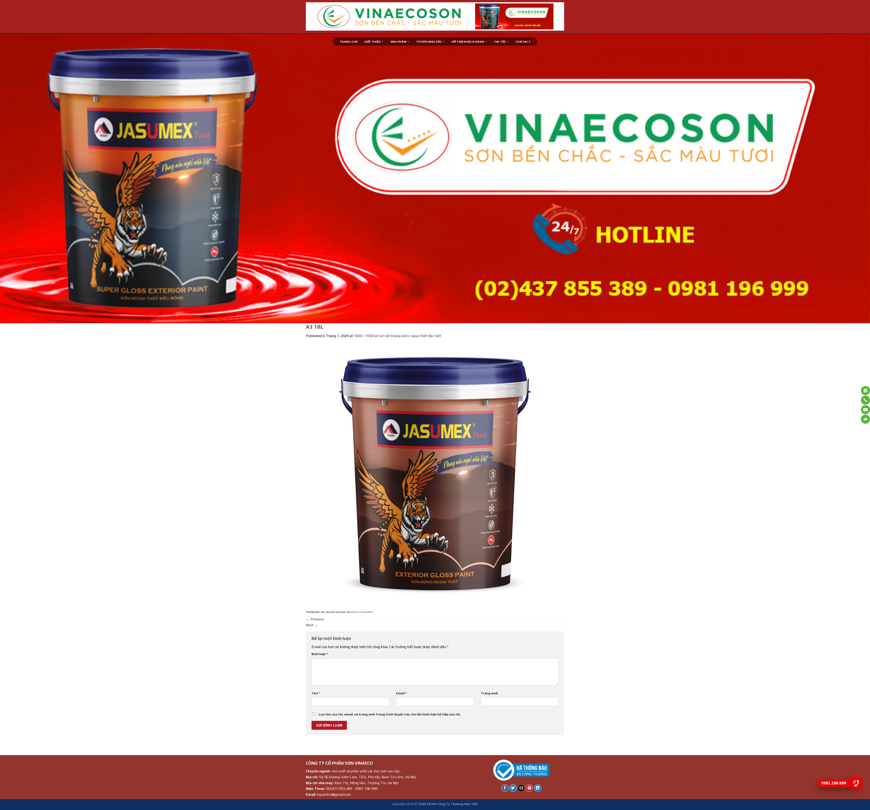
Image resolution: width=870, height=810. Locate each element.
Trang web (489, 693)
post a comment (362, 612)
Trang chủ (349, 41)
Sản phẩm (398, 41)
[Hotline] (856, 783)
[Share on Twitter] (513, 788)
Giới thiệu (372, 41)
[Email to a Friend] (521, 788)
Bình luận (320, 654)
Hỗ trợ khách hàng (468, 41)
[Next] (847, 178)
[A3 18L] (435, 473)
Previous (315, 619)
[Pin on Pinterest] (529, 788)
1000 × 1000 (364, 336)
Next (312, 625)
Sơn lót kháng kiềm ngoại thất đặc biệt (410, 336)
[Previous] (23, 178)
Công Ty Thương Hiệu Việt (457, 804)
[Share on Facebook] (505, 788)
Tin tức (500, 41)
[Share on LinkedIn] (537, 788)
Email (401, 693)
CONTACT (523, 41)
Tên (316, 693)
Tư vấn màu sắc (429, 41)
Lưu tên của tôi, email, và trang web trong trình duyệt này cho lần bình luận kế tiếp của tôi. (390, 714)
